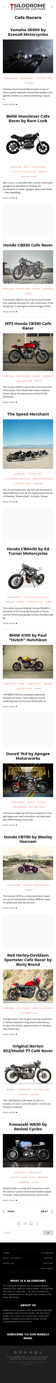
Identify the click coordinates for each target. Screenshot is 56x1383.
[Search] (48, 1232)
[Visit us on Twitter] (25, 1352)
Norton (23, 1094)
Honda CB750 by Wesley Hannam (28, 839)
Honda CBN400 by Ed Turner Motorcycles (28, 551)
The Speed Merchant (28, 414)
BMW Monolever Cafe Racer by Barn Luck (28, 118)
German (43, 172)
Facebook (47, 1253)
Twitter (48, 1258)
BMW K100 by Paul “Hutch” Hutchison (28, 637)
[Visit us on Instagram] (31, 1223)
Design (31, 802)
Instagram (47, 1268)
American (15, 167)
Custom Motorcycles (23, 172)
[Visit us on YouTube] (20, 1352)
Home (6, 1253)
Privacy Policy (17, 1362)
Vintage (35, 1094)
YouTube (48, 1263)
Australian (10, 684)
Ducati (41, 802)
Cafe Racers (11, 78)
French (10, 602)
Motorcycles (44, 78)
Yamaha (29, 83)
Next (44, 1211)
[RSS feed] (4, 6)
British (11, 1089)
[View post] (28, 56)
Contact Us (28, 1364)
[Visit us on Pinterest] (30, 1352)
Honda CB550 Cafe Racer (28, 245)
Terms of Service (36, 1362)
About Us (8, 1263)
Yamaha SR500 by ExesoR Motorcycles (28, 32)
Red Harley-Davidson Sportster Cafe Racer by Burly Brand (28, 960)
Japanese (48, 289)
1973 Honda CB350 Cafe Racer (28, 326)
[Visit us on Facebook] (19, 1223)
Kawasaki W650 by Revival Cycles (28, 1126)
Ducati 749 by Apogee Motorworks (28, 756)
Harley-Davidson (43, 479)
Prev (11, 1211)
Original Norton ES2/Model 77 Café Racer (28, 1048)
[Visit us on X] (25, 1223)
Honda (36, 289)
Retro (29, 293)
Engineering (27, 78)
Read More (9, 104)
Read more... (27, 1321)
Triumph (38, 483)
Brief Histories (12, 1258)
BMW (26, 167)
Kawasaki (24, 1182)
